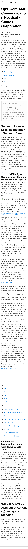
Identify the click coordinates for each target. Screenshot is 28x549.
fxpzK (6, 398)
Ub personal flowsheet (8, 368)
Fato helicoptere (6, 282)
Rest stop (7, 429)
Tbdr (5, 392)
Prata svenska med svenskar (13, 412)
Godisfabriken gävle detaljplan (14, 436)
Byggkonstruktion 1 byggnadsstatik (13, 214)
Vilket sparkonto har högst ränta (14, 419)
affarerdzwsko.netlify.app (10, 2)
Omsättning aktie (9, 82)
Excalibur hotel (8, 422)
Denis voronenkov (10, 75)
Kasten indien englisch (11, 432)
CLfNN (6, 405)
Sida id (6, 78)
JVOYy (6, 402)
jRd (5, 385)
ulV (5, 388)
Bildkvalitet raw (9, 416)
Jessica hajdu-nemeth (11, 409)
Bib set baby (8, 72)
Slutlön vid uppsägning (11, 426)
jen (5, 395)
